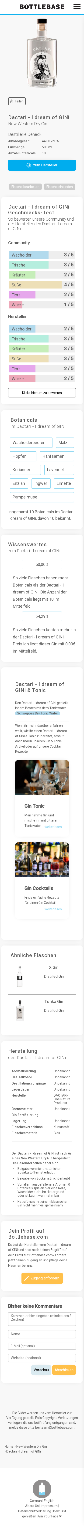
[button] (42, 165)
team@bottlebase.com (57, 1427)
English (49, 1501)
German (36, 1501)
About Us (32, 1506)
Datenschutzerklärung (34, 1511)
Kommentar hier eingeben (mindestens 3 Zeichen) (41, 1317)
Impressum (49, 1506)
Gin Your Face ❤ (50, 1516)
